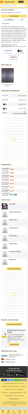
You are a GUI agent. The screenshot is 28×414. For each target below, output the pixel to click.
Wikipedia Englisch (10, 362)
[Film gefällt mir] (9, 19)
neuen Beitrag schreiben (14, 324)
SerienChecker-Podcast (13, 386)
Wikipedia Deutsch (10, 359)
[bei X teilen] (11, 380)
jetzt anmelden (14, 344)
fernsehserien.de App (14, 370)
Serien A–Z (7, 389)
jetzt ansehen (14, 16)
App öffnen (21, 1)
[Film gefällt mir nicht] (22, 19)
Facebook (21, 395)
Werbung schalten (9, 395)
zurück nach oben (14, 398)
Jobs (24, 392)
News (3, 412)
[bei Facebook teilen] (4, 380)
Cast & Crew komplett (14, 268)
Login (25, 412)
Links (16, 395)
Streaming (14, 412)
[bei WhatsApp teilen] (17, 380)
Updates (5, 386)
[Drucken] (24, 380)
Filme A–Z (14, 389)
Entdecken (8, 412)
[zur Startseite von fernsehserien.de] (2, 2)
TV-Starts (19, 412)
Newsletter (23, 386)
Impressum (20, 389)
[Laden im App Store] (20, 374)
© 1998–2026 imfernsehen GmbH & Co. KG (14, 383)
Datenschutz (6, 392)
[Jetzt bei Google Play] (8, 374)
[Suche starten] (26, 5)
